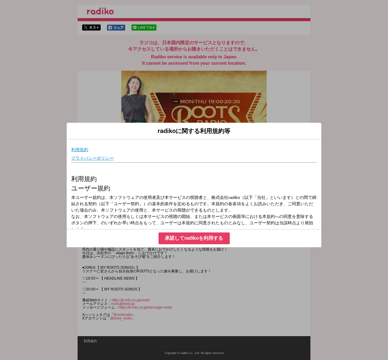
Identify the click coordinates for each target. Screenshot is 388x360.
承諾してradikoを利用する (194, 238)
